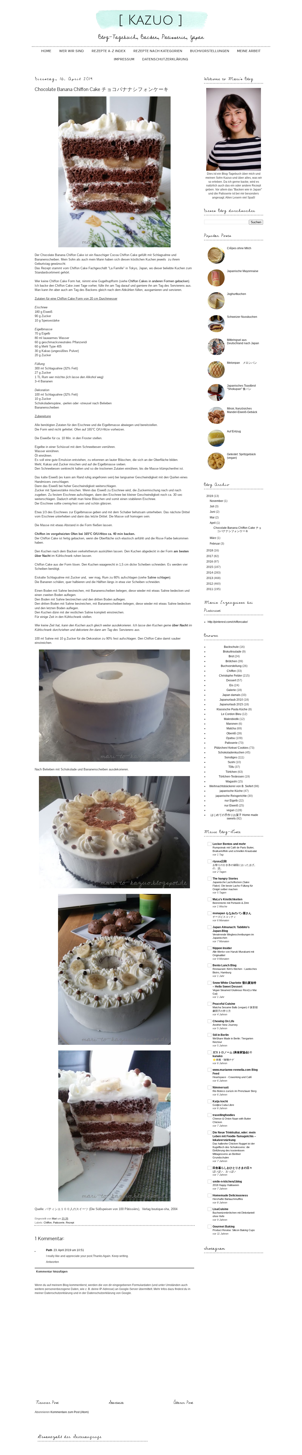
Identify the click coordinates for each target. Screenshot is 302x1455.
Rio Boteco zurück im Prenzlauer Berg (234, 1091)
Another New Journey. (225, 1024)
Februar (215, 543)
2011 (210, 589)
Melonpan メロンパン (242, 362)
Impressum (124, 59)
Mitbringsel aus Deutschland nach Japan (243, 341)
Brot (231, 656)
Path (49, 1250)
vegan (230, 810)
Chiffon (48, 1222)
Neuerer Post (47, 1402)
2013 (210, 578)
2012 (210, 583)
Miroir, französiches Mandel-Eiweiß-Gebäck (242, 410)
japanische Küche (231, 791)
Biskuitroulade (232, 651)
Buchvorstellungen (209, 51)
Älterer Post (183, 1402)
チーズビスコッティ (224, 916)
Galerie (231, 690)
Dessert (231, 680)
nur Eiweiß (231, 805)
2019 (210, 496)
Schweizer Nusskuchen (242, 316)
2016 (210, 561)
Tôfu (231, 767)
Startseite (116, 1402)
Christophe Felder (230, 675)
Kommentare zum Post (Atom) (69, 1412)
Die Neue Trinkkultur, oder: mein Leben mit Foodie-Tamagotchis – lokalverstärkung (234, 1136)
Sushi (231, 762)
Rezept (70, 1222)
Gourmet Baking (224, 1226)
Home (46, 51)
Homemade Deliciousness (230, 1195)
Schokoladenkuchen (231, 752)
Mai (212, 517)
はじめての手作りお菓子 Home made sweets (234, 816)
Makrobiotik (231, 719)
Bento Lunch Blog (224, 965)
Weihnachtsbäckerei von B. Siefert (231, 786)
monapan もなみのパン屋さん (232, 913)
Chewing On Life (223, 1021)
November (217, 501)
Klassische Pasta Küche (232, 709)
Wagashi (231, 781)
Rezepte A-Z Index (109, 51)
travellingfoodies (224, 1115)
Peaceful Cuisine (224, 1003)
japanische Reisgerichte (231, 796)
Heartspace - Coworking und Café (232, 1077)
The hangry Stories (225, 878)
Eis (231, 685)
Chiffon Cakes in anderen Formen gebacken (158, 281)
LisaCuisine (220, 1209)
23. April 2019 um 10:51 (69, 1250)
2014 (210, 572)
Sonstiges (230, 757)
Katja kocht (220, 1101)
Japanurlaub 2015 (231, 704)
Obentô (231, 733)
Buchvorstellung (231, 666)
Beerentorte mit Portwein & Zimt (231, 902)
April (213, 523)
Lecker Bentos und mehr (229, 844)
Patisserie (58, 1222)
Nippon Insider (222, 948)
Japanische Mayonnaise (242, 271)
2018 (210, 550)
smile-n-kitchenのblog (227, 1181)
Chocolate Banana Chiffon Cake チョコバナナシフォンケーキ (237, 529)
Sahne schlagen (158, 577)
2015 (210, 567)
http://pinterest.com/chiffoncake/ (228, 622)
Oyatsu (230, 738)
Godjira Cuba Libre (223, 1105)
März (213, 538)
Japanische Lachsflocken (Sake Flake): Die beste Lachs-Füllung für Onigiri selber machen (233, 886)
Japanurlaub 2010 (231, 699)
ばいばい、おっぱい (224, 1171)
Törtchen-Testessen (231, 776)
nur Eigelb (231, 800)
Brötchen (231, 661)
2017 (210, 556)
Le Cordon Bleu (231, 714)
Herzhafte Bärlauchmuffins (228, 1199)
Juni (213, 511)
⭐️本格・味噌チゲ (223, 1059)
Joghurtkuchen (236, 294)
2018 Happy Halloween (226, 1185)
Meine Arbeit (249, 51)
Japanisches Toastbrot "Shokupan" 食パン (241, 387)
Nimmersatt (221, 1087)
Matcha (231, 728)
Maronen (232, 723)
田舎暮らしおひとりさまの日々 (232, 1168)
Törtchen (231, 771)
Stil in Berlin (221, 1035)
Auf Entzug (234, 431)
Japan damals (231, 695)
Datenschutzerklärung (165, 59)
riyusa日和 (220, 861)
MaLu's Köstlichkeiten (227, 899)
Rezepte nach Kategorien (158, 51)
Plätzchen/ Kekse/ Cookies (231, 747)
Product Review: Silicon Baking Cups (234, 1230)
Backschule (231, 647)
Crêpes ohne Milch (239, 248)
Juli (212, 506)
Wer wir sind (71, 51)
